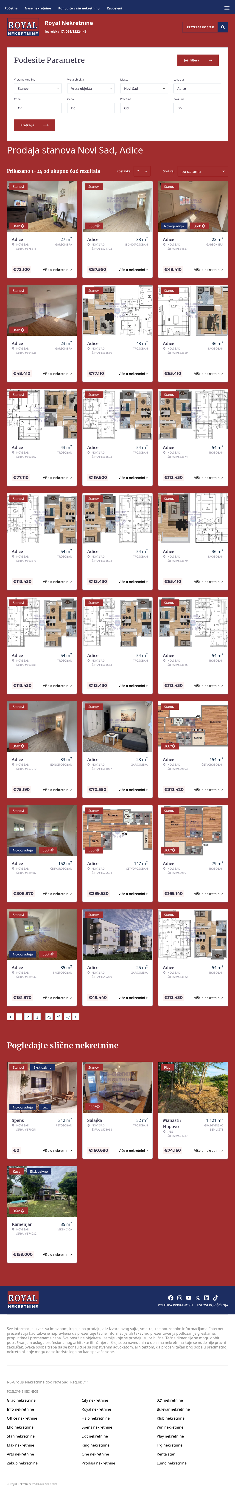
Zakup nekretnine (22, 1463)
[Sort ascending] (138, 171)
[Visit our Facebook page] (170, 1298)
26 (58, 1016)
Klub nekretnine (171, 1418)
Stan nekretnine (21, 1436)
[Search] (223, 27)
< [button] (10, 1016)
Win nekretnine (170, 1427)
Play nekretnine (170, 1436)
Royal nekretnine (96, 1409)
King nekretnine (95, 1445)
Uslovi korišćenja (212, 1305)
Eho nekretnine (20, 1427)
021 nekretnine (170, 1400)
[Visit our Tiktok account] (215, 1298)
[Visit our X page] (197, 1298)
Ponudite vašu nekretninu (79, 8)
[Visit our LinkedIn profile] (206, 1298)
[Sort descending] (146, 171)
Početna (11, 8)
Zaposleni (114, 8)
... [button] (43, 1016)
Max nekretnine (20, 1445)
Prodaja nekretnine (98, 1463)
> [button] (75, 1016)
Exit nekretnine (95, 1436)
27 (67, 1016)
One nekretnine (95, 1454)
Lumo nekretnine (172, 1463)
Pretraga (27, 125)
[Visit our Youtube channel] (188, 1298)
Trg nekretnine (169, 1445)
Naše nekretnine (38, 8)
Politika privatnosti (175, 1305)
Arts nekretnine (20, 1454)
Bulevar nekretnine (173, 1409)
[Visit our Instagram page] (179, 1298)
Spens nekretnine (97, 1427)
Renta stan (166, 1454)
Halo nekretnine (96, 1418)
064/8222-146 (76, 31)
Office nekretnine (22, 1418)
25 (49, 1016)
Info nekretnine (20, 1409)
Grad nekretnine (21, 1400)
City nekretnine (95, 1400)
